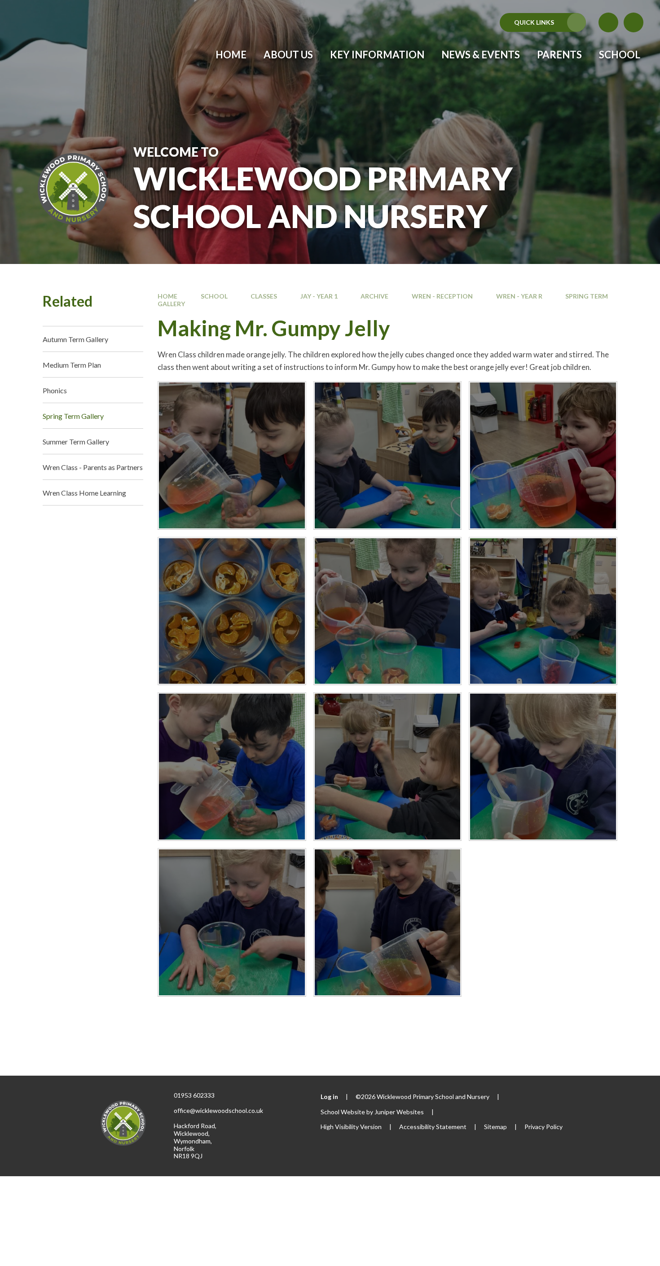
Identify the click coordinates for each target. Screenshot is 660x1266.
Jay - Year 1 (319, 296)
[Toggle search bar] (633, 22)
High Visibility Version (351, 1126)
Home (167, 296)
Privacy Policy (543, 1126)
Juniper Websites (399, 1112)
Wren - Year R (519, 296)
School (214, 296)
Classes (264, 296)
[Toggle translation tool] (608, 22)
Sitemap (495, 1126)
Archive (374, 296)
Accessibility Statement (432, 1126)
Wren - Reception (442, 296)
